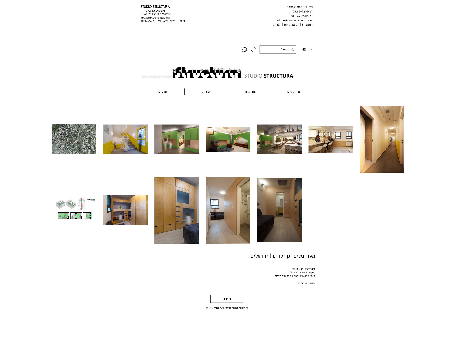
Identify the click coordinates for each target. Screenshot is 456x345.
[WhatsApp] (244, 49)
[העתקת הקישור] (253, 49)
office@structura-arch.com (155, 17)
